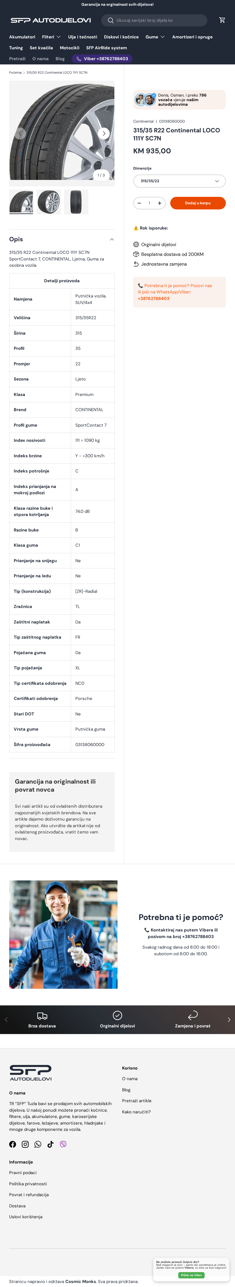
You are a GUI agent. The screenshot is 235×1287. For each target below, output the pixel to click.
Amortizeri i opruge (192, 37)
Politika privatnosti (28, 1184)
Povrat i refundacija (29, 1195)
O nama (40, 59)
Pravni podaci (23, 1173)
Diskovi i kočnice (121, 37)
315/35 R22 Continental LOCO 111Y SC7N (57, 72)
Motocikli (69, 48)
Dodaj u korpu (198, 203)
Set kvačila (41, 48)
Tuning (16, 48)
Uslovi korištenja (25, 1217)
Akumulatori (22, 37)
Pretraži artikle (137, 1101)
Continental (143, 121)
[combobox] (154, 20)
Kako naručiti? (136, 1112)
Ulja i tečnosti (82, 37)
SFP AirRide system (106, 48)
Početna (15, 72)
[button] (222, 20)
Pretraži (17, 59)
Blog (60, 59)
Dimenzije (142, 168)
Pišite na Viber (191, 1275)
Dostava (17, 1206)
